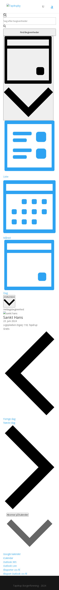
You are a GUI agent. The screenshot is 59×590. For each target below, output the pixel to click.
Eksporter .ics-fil (11, 569)
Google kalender (12, 554)
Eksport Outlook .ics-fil (15, 573)
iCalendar (8, 558)
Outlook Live (10, 565)
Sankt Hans (13, 317)
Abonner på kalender (17, 514)
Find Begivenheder (29, 32)
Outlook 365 (9, 562)
